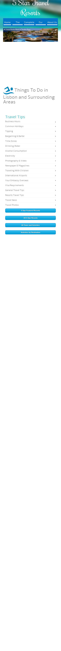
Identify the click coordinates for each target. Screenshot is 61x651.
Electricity (10, 156)
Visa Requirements (14, 185)
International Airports (16, 176)
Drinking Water (12, 146)
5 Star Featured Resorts (30, 210)
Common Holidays (14, 126)
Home (7, 22)
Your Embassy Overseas (16, 180)
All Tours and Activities (30, 225)
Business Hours (12, 121)
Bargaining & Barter (15, 136)
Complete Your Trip (29, 23)
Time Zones (11, 141)
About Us (52, 22)
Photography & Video (16, 161)
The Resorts (18, 23)
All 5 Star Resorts (31, 218)
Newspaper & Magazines (17, 166)
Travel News (11, 200)
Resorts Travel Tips (14, 195)
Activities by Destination (30, 232)
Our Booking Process (40, 23)
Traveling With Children (17, 171)
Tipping (9, 131)
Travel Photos (12, 205)
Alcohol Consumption (16, 151)
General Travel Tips (14, 190)
